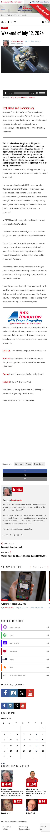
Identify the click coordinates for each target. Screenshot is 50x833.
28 (36, 751)
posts (19, 490)
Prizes (28, 464)
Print (47, 22)
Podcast (4, 27)
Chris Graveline (32, 789)
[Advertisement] (25, 82)
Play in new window (19, 97)
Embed (32, 97)
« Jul (3, 763)
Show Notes (38, 464)
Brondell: (7, 358)
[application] (25, 93)
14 (36, 740)
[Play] (6, 93)
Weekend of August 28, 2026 (13, 603)
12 (24, 740)
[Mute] (37, 93)
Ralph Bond (30, 813)
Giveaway (19, 464)
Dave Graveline (8, 607)
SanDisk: (6, 381)
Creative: (6, 350)
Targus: (6, 374)
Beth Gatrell (6, 813)
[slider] (42, 92)
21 (36, 745)
